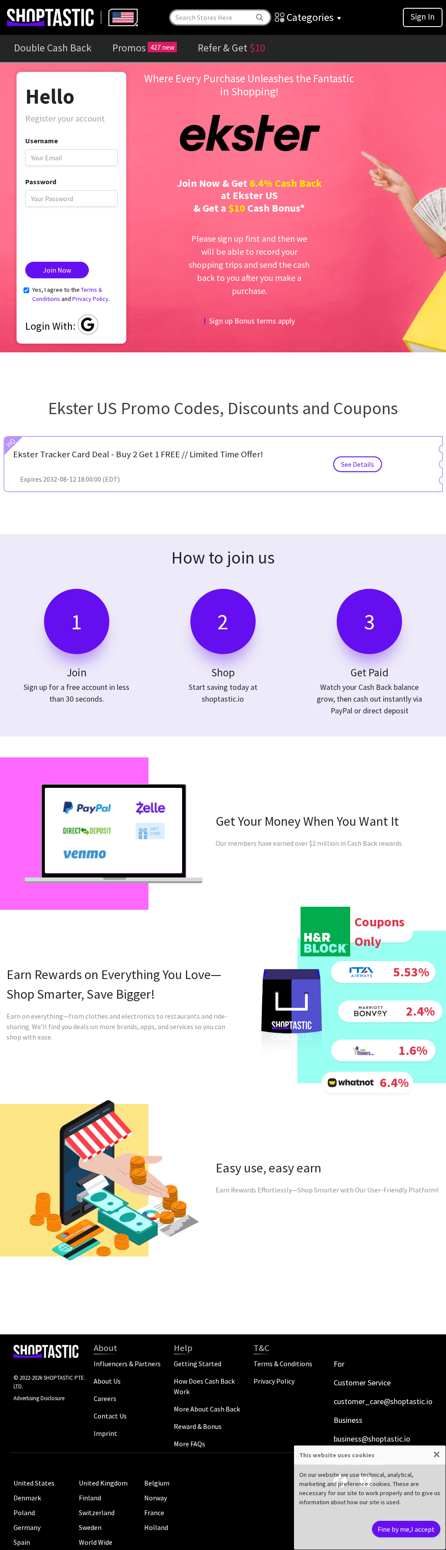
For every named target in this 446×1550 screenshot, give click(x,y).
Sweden (90, 1527)
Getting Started (197, 1363)
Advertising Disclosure (39, 1398)
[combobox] (123, 17)
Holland (156, 1527)
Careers (105, 1398)
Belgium (156, 1483)
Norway (155, 1497)
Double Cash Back (52, 47)
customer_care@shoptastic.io (383, 1401)
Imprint (105, 1433)
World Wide (95, 1542)
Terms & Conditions (282, 1363)
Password (40, 181)
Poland (24, 1512)
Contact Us (110, 1416)
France (154, 1512)
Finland (90, 1497)
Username (41, 140)
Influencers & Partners (127, 1363)
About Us (107, 1381)
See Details (357, 464)
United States (34, 1483)
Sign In (423, 16)
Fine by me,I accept (406, 1529)
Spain (22, 1542)
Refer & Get (231, 47)
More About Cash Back (207, 1409)
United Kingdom (103, 1483)
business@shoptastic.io (372, 1439)
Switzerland (97, 1512)
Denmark (27, 1497)
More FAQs (189, 1443)
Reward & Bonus (198, 1426)
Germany (27, 1527)
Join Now (57, 270)
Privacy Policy (90, 299)
